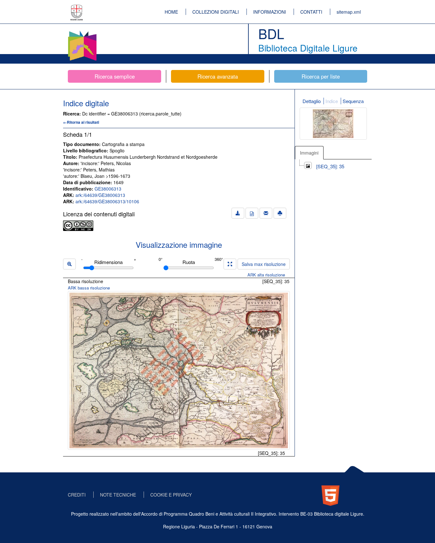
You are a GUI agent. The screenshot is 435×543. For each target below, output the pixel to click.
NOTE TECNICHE (118, 494)
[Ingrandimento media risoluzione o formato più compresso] (230, 264)
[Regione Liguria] (76, 8)
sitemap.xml (349, 12)
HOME (171, 12)
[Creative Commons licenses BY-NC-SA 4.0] (78, 225)
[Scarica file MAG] (252, 213)
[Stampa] (280, 213)
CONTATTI (311, 12)
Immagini (309, 153)
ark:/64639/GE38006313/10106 (107, 201)
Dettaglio (312, 101)
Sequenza (353, 101)
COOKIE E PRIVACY (171, 494)
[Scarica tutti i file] (238, 213)
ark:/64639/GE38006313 (100, 195)
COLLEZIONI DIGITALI (215, 12)
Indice (331, 101)
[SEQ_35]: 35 (330, 166)
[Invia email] (266, 213)
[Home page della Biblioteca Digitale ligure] (82, 32)
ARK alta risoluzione (266, 275)
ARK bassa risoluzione (89, 288)
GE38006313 (108, 188)
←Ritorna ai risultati (81, 122)
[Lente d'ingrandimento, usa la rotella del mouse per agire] (69, 264)
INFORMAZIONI (269, 12)
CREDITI (77, 494)
